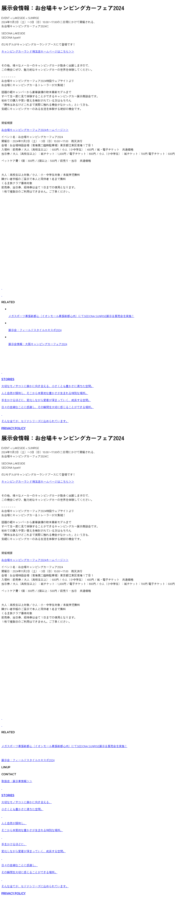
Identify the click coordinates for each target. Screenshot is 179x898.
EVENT (5, 18)
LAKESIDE (19, 18)
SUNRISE (33, 18)
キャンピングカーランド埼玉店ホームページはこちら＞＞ (37, 51)
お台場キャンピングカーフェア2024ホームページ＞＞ (35, 130)
